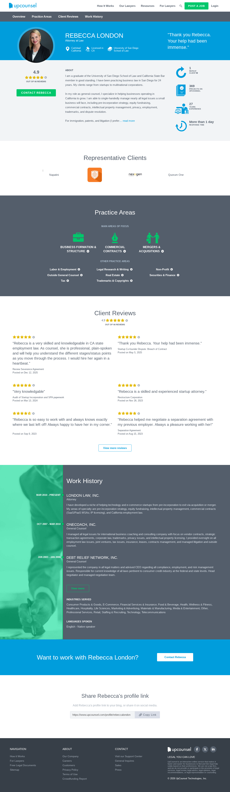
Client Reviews (68, 16)
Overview (19, 16)
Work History (94, 16)
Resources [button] (147, 5)
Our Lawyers (127, 5)
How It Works (105, 5)
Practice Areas (42, 16)
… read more (127, 120)
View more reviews (115, 447)
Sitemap (14, 769)
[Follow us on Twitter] (205, 749)
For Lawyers (167, 5)
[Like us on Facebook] (197, 749)
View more (77, 588)
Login (214, 5)
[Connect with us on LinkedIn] (213, 749)
